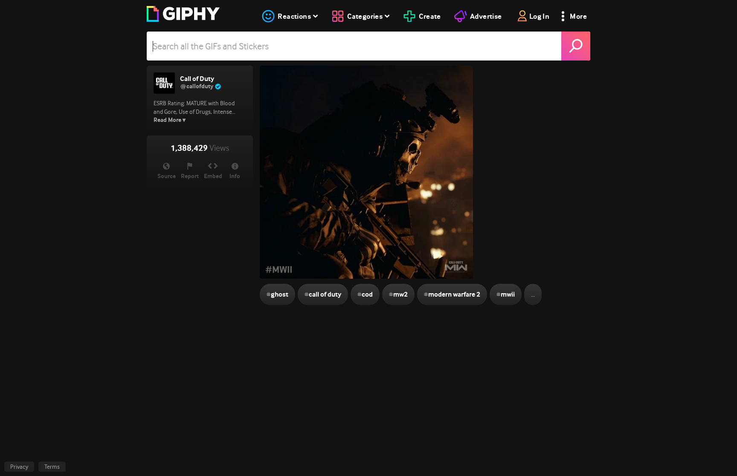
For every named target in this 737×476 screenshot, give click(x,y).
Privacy (19, 466)
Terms (52, 466)
